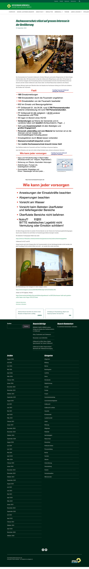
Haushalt (46, 411)
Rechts (46, 452)
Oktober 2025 (10, 393)
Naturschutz (23, 302)
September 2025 (11, 397)
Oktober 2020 (10, 535)
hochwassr (18, 304)
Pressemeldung (48, 449)
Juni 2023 (9, 490)
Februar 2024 (10, 463)
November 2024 (11, 432)
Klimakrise (24, 304)
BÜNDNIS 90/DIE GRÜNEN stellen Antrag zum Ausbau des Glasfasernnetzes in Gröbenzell (43, 329)
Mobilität (46, 432)
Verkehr (46, 470)
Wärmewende (48, 477)
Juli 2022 (9, 515)
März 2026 (10, 376)
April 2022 (10, 518)
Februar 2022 (10, 522)
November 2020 (11, 532)
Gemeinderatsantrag (49, 397)
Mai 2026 (9, 369)
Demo (46, 376)
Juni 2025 (9, 407)
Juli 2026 (9, 362)
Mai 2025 (9, 411)
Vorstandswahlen (48, 473)
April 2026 (10, 373)
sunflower (17, 559)
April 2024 (10, 456)
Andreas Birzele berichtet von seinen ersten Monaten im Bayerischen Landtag (30, 313)
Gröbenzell (18, 302)
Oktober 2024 (10, 435)
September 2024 (11, 438)
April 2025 (10, 414)
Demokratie (47, 380)
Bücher (46, 366)
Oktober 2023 (10, 477)
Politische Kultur (48, 445)
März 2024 (10, 459)
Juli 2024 (9, 445)
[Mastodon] (46, 549)
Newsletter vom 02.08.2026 (40, 338)
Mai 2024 (9, 452)
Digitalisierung (48, 383)
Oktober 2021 (10, 525)
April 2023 (10, 497)
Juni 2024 (9, 449)
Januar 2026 (10, 383)
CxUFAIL (46, 373)
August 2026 (10, 359)
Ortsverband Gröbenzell (21, 5)
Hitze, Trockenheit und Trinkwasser (42, 334)
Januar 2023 (10, 504)
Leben (46, 421)
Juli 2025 (9, 404)
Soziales (46, 456)
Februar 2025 (10, 421)
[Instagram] (43, 549)
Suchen (9, 323)
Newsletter (47, 442)
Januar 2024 (10, 466)
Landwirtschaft (48, 418)
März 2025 (10, 418)
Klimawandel (47, 414)
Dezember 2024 (11, 428)
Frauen (46, 393)
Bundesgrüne (47, 369)
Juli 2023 (9, 487)
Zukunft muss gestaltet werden (21, 7)
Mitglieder (47, 428)
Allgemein (47, 359)
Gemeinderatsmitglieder (50, 400)
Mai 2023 (9, 494)
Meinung (46, 425)
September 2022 (11, 511)
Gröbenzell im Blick (49, 407)
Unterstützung (48, 463)
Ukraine (46, 459)
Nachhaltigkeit (48, 435)
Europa (46, 390)
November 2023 (11, 473)
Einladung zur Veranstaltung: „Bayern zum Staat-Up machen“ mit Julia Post (59, 313)
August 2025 (10, 400)
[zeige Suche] (79, 1)
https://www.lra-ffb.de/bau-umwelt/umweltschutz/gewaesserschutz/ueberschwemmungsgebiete (41, 238)
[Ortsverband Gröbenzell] (9, 6)
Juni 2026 (9, 366)
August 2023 (10, 483)
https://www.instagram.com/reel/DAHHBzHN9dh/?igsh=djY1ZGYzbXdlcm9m (36, 289)
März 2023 (10, 501)
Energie (46, 387)
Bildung (46, 362)
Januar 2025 (10, 425)
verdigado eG (30, 559)
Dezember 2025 (11, 387)
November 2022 (11, 508)
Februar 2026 (10, 380)
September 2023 (11, 480)
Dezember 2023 (11, 470)
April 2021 (10, 528)
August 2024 (10, 442)
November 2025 (11, 390)
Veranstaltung (48, 466)
